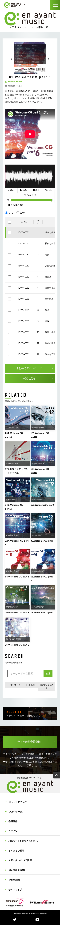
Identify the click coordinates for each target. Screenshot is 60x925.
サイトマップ (15, 889)
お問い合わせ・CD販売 (20, 860)
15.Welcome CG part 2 (17, 644)
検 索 (48, 673)
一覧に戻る (29, 378)
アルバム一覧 (16, 811)
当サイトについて (18, 802)
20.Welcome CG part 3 (17, 612)
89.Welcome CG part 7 (43, 540)
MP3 (11, 213)
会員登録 (12, 821)
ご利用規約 (14, 880)
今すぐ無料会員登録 (28, 741)
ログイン (12, 831)
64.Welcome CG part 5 (17, 576)
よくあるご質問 (16, 850)
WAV (22, 213)
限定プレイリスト (46, 686)
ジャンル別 (30, 685)
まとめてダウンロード (29, 368)
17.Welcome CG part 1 (43, 612)
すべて (13, 685)
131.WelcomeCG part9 (43, 505)
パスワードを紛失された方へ (23, 841)
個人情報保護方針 (17, 870)
